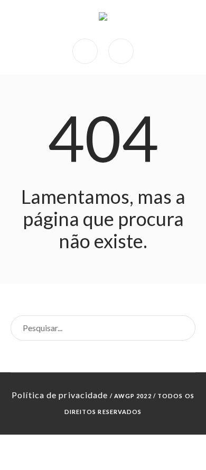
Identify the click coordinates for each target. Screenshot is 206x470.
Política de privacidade (60, 395)
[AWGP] (103, 19)
